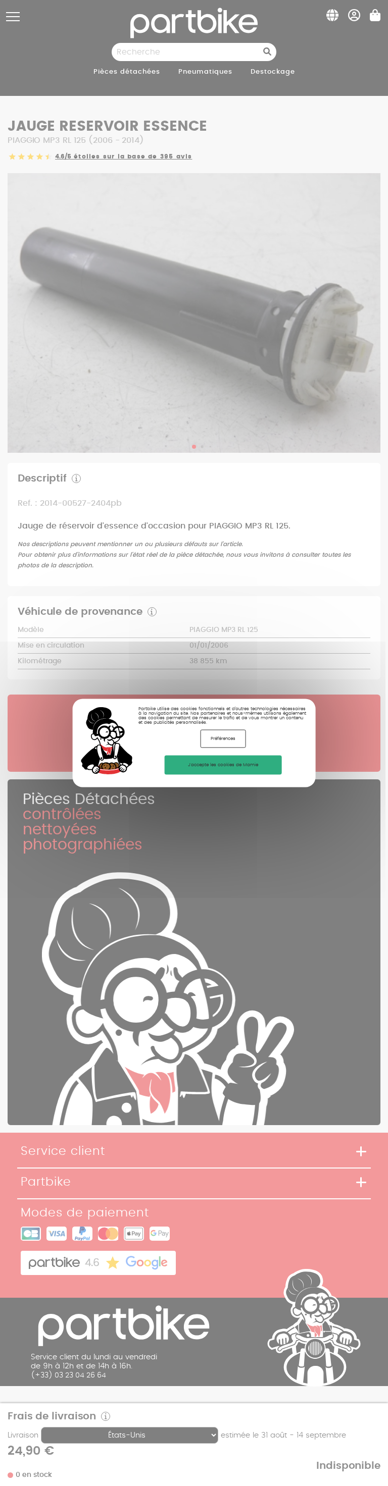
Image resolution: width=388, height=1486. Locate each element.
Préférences (223, 738)
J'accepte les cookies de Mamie (223, 765)
